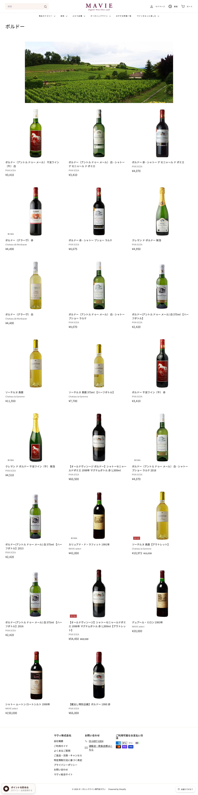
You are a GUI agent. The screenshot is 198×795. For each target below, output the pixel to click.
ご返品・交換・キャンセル (68, 755)
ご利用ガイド (61, 746)
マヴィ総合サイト (63, 774)
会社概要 (58, 741)
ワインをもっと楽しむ (147, 16)
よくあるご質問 (62, 750)
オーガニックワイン (100, 16)
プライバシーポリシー (65, 764)
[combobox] (26, 6)
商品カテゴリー (46, 16)
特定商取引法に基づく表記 (68, 760)
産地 (63, 16)
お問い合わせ (61, 769)
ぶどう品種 (78, 16)
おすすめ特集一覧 (124, 16)
